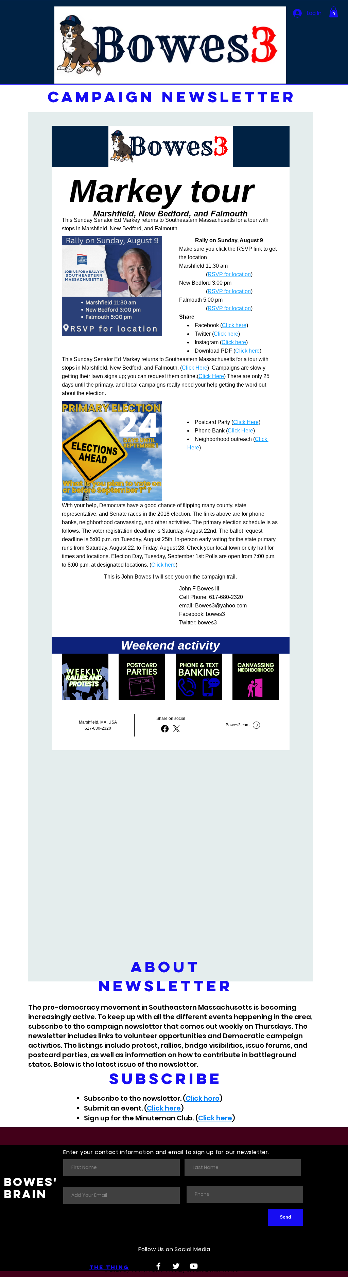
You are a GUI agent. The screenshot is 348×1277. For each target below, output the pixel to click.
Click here (203, 1098)
